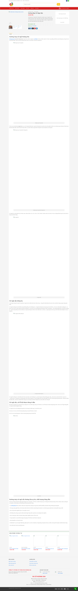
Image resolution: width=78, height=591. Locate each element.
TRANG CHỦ (11, 8)
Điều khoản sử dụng (12, 561)
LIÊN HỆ (32, 8)
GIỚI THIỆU (17, 8)
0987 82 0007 (45, 573)
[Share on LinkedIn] (37, 28)
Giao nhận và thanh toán (33, 563)
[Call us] (68, 1)
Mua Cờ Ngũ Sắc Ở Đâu (14, 548)
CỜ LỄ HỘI (36, 11)
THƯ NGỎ (36, 8)
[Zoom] (10, 23)
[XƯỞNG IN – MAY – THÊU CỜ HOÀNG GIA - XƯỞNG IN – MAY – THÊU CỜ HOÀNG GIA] (15, 4)
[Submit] (58, 4)
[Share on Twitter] (31, 28)
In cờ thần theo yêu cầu (50, 548)
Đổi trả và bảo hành (32, 565)
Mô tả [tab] (11, 34)
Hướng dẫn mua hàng (33, 561)
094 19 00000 (60, 573)
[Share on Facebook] (29, 28)
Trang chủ (30, 11)
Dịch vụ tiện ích (11, 565)
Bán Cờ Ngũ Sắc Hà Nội (26, 548)
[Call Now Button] (75, 588)
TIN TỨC (27, 8)
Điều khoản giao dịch (12, 563)
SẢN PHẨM (22, 8)
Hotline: (65, 8)
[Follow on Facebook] (66, 1)
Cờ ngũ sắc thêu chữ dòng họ (63, 548)
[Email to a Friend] (33, 28)
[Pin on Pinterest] (35, 28)
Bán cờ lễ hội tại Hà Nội (38, 548)
